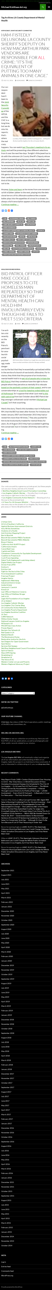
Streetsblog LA (7, 655)
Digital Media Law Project (11, 562)
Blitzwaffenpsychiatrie (19, 446)
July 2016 (5, 1151)
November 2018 (7, 1024)
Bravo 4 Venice (7, 542)
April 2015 (5, 1218)
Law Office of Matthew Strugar (13, 594)
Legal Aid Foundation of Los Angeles (15, 598)
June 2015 (5, 1209)
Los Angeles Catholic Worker (14, 493)
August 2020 (6, 929)
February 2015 (7, 1227)
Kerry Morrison (9, 227)
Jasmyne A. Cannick (9, 587)
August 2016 (6, 1146)
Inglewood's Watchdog (10, 580)
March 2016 (6, 1169)
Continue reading (10, 204)
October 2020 (6, 920)
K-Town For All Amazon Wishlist (15, 502)
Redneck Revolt (7, 635)
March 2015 (6, 1223)
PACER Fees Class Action (11, 626)
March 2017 (6, 1114)
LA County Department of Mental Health (18, 230)
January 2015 (6, 1232)
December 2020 (7, 911)
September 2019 (7, 979)
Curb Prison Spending (9, 558)
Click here (5, 722)
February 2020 (7, 956)
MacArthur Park (9, 236)
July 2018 (5, 1042)
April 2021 (5, 893)
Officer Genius (32, 242)
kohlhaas (21, 80)
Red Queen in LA (7, 632)
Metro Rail (32, 236)
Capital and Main (8, 551)
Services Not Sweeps (9, 646)
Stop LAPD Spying (8, 653)
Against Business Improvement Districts (17, 526)
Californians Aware (9, 547)
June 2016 (5, 1155)
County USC (36, 446)
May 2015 (5, 1214)
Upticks (36, 251)
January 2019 (6, 1015)
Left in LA (5, 596)
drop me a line (43, 764)
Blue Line (21, 221)
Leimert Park (8, 233)
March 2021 (6, 897)
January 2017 (6, 1123)
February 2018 (7, 1065)
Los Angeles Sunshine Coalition (13, 612)
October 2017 (6, 1083)
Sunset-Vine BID (23, 251)
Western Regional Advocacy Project (15, 664)
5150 (4, 218)
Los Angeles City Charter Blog (13, 605)
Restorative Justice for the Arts (13, 639)
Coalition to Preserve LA (10, 556)
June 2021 (5, 884)
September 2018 (7, 1033)
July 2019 (5, 988)
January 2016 (6, 1178)
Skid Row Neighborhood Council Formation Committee (24, 491)
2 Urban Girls (6, 522)
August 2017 (6, 1092)
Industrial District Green (10, 583)
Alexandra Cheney (17, 218)
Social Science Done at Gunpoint (15, 465)
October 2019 (6, 974)
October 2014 (6, 1245)
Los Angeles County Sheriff (27, 233)
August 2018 (6, 1038)
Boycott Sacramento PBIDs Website (15, 540)
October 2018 (6, 1029)
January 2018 (6, 1069)
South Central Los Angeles (23, 248)
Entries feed (6, 1266)
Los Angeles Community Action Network (19, 498)
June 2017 (5, 1101)
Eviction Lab (6, 569)
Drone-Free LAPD (8, 565)
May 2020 (5, 943)
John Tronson (8, 450)
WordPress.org (7, 1275)
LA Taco (4, 614)
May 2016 (5, 1160)
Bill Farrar (31, 218)
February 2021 (7, 902)
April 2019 (5, 1001)
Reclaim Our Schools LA (10, 630)
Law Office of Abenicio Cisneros (13, 592)
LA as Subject (6, 601)
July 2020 (5, 934)
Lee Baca (41, 230)
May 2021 (5, 888)
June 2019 (5, 992)
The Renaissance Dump (10, 637)
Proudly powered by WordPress (11, 1287)
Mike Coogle (34, 459)
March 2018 (6, 1060)
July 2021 (5, 879)
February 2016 (7, 1173)
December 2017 (7, 1074)
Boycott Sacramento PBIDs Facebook (15, 537)
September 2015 (7, 1196)
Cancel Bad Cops (8, 549)
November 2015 (7, 1187)
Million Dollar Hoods (9, 619)
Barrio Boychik (7, 535)
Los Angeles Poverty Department (14, 610)
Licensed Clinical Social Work (14, 459)
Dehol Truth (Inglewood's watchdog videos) (18, 560)
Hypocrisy (5, 31)
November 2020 (7, 916)
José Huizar (30, 224)
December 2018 (7, 1019)
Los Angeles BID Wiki (13, 757)
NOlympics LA (7, 623)
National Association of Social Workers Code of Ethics (24, 462)
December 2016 (7, 1128)
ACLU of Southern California (12, 524)
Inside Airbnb (6, 585)
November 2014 (7, 1241)
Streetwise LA (6, 657)
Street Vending (9, 251)
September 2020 (7, 925)
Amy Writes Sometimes (10, 528)
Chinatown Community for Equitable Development (21, 553)
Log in (3, 1262)
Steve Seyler (41, 248)
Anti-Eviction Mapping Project (13, 533)
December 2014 (7, 1236)
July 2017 (5, 1096)
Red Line (6, 248)
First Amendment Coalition (12, 574)
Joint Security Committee (21, 31)
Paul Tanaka (20, 245)
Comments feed (7, 1271)
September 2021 (7, 870)
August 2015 (6, 1200)
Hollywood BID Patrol (10, 269)
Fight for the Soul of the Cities (13, 571)
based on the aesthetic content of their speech (21, 387)
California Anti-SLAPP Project (13, 544)
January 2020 (6, 961)
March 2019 (6, 1006)
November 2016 (7, 1132)
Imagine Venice (7, 578)
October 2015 (6, 1191)
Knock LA (5, 589)
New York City (8, 239)
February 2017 (7, 1119)
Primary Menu (49, 7)
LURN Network (7, 617)
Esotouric (5, 567)
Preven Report (7, 628)
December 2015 (7, 1182)
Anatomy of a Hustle (9, 531)
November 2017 (7, 1078)
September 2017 (7, 1087)
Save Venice (5, 644)
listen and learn (15, 189)
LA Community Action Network (13, 608)
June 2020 (5, 938)
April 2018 (5, 1056)
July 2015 (5, 1205)
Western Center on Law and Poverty (15, 662)
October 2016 (6, 1137)
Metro (22, 236)
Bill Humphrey (8, 221)
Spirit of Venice (7, 650)
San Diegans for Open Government (14, 641)
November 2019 (7, 970)
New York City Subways (26, 239)
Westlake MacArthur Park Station (16, 254)
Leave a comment (35, 80)
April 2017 (5, 1110)
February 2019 (7, 1010)
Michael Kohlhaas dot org (14, 7)
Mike (18, 324)
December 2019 (7, 965)
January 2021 (6, 907)
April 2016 (5, 1164)
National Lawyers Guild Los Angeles (15, 621)
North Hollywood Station (13, 242)
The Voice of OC (7, 659)
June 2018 (5, 1047)
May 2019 (5, 997)
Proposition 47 (34, 245)
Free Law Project (8, 576)
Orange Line (7, 245)
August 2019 (6, 983)
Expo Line (31, 221)
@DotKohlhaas (7, 708)
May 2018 (5, 1051)
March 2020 (6, 952)
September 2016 (7, 1142)
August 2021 (6, 875)
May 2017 (5, 1105)
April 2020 (5, 947)
